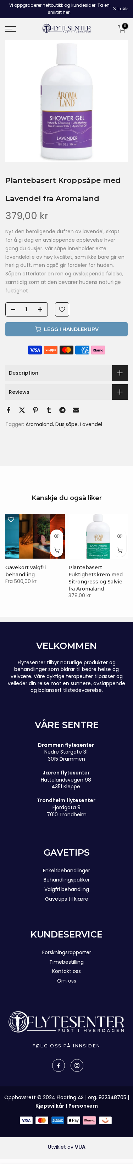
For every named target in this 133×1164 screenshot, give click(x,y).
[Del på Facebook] (8, 410)
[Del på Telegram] (62, 410)
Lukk (122, 9)
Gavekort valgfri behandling (25, 571)
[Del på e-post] (76, 410)
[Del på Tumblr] (49, 410)
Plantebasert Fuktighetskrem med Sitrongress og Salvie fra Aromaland (95, 578)
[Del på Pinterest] (35, 410)
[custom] (58, 1065)
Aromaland (39, 424)
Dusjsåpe (66, 424)
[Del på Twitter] (22, 410)
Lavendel (91, 424)
